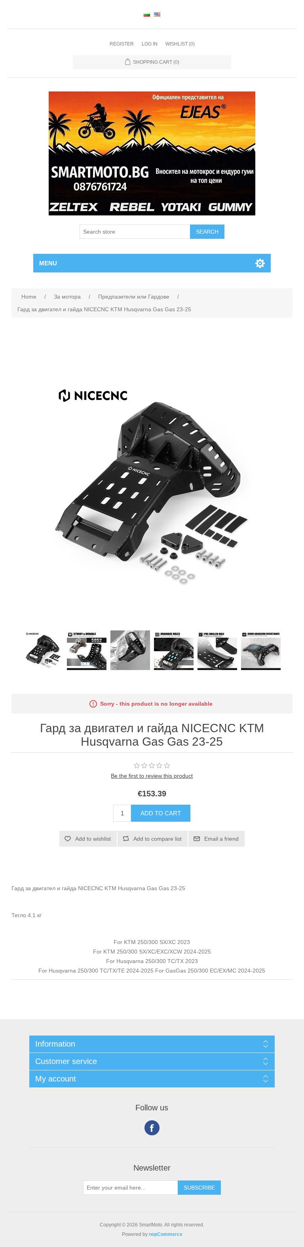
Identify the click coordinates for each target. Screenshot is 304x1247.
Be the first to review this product (152, 776)
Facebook (152, 1127)
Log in (150, 44)
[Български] (147, 14)
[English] (157, 14)
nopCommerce (165, 1234)
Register (122, 44)
